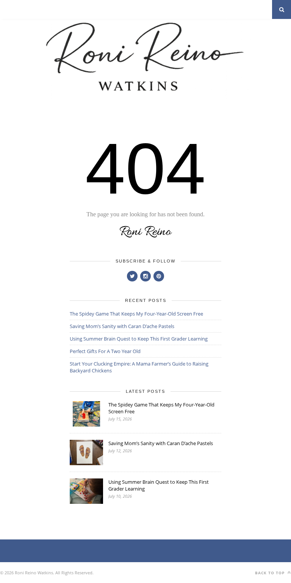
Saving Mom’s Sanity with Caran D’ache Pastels (122, 326)
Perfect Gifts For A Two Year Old (105, 351)
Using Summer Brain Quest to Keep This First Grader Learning (139, 338)
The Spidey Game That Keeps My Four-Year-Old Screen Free (136, 313)
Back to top (270, 572)
